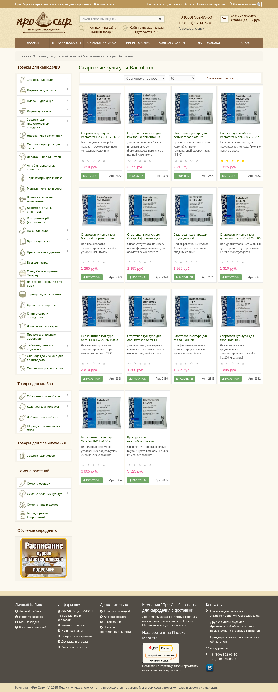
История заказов (31, 616)
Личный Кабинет (31, 611)
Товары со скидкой (117, 611)
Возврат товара (115, 616)
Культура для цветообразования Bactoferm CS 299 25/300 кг (146, 441)
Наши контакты (72, 630)
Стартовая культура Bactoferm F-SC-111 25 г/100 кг (101, 137)
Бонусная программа (76, 636)
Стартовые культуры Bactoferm (107, 56)
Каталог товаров (73, 625)
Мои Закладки (29, 622)
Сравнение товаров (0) (222, 78)
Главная (24, 56)
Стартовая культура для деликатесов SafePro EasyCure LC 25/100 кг (191, 137)
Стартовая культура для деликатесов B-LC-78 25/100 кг (240, 238)
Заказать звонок (192, 28)
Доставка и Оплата (180, 4)
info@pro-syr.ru (221, 648)
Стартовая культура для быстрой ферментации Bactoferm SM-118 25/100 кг (147, 238)
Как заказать (155, 4)
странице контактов (246, 630)
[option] (101, 108)
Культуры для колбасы (56, 56)
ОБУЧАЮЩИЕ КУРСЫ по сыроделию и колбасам (75, 615)
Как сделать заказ (74, 647)
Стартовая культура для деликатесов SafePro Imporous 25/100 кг (144, 339)
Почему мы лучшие (211, 4)
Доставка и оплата (74, 641)
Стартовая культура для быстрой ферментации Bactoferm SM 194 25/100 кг (100, 238)
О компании (112, 622)
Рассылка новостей (33, 627)
